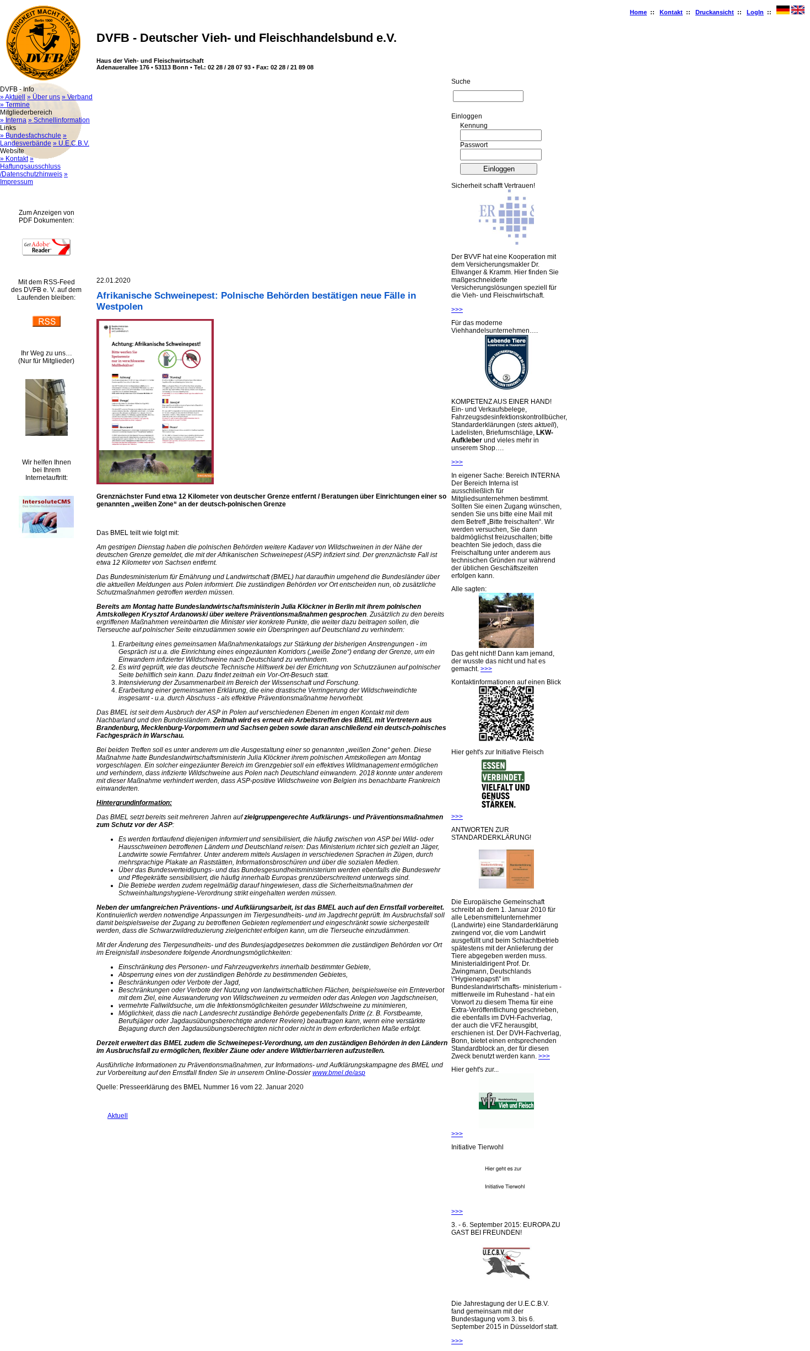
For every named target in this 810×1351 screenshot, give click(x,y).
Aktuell (112, 1116)
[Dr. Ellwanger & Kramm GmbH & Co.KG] (506, 242)
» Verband (77, 97)
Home (638, 12)
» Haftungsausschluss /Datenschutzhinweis (31, 166)
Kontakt (671, 12)
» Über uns (43, 97)
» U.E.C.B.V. (71, 143)
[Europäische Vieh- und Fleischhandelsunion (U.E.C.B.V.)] (506, 1289)
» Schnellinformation (59, 120)
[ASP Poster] (155, 482)
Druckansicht (714, 12)
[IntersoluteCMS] (46, 536)
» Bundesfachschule (30, 135)
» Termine (15, 105)
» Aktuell (12, 97)
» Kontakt (14, 159)
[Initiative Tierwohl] (506, 1204)
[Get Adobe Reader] (46, 253)
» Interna (13, 120)
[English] (797, 12)
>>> (457, 310)
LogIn (755, 12)
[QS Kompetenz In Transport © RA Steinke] (506, 387)
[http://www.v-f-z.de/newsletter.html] (506, 1126)
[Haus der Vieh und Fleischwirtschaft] (46, 433)
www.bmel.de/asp (338, 1073)
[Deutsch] (783, 12)
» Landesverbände (33, 139)
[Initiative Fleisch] (506, 809)
